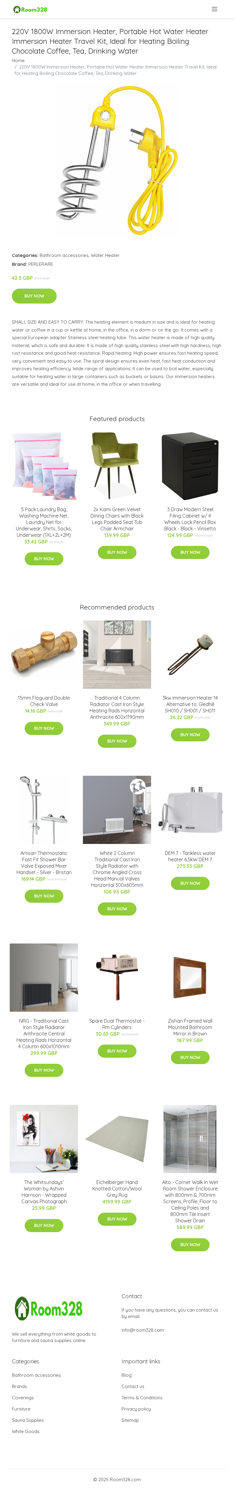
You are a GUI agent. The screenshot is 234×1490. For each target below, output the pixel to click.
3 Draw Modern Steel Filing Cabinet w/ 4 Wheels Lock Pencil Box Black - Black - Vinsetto (190, 519)
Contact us (133, 1386)
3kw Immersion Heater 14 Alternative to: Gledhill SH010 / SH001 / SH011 (190, 704)
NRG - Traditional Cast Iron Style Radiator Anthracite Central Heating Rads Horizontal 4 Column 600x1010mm (43, 1033)
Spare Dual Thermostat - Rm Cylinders (117, 1024)
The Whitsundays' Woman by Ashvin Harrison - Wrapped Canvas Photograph (44, 1191)
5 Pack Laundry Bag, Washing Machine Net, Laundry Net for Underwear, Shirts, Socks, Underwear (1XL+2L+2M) (44, 522)
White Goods (26, 1431)
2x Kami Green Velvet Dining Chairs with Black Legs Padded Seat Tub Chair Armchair (117, 519)
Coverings (23, 1397)
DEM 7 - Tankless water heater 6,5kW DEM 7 (190, 856)
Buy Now (34, 296)
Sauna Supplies (28, 1420)
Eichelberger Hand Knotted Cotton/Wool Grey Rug (117, 1188)
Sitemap (130, 1420)
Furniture (21, 1409)
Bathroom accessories (64, 255)
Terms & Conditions (142, 1397)
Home (18, 60)
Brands (19, 1386)
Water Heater (105, 255)
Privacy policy (136, 1409)
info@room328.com (143, 1330)
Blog (127, 1375)
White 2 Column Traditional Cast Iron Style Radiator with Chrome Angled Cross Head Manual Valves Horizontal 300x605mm (117, 869)
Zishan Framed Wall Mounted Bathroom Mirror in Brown (190, 1027)
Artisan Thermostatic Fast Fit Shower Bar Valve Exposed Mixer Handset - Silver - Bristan (44, 862)
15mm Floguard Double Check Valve (44, 701)
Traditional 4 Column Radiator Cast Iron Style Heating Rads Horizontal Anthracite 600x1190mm (117, 707)
